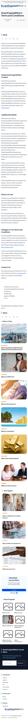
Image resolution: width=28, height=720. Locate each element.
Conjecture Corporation (16, 715)
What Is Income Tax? (8, 569)
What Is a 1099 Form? (7, 377)
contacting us (5, 108)
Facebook (5, 706)
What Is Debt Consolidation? (11, 543)
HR (3, 684)
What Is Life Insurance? (8, 404)
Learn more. (21, 2)
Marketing (5, 682)
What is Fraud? (18, 612)
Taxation (4, 374)
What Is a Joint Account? (9, 486)
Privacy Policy (21, 58)
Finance (3, 401)
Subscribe (14, 590)
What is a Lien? (6, 612)
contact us (21, 273)
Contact (5, 699)
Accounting (6, 687)
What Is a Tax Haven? (7, 431)
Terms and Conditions (12, 717)
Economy (4, 345)
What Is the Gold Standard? (10, 458)
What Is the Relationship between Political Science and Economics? (12, 348)
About (4, 696)
